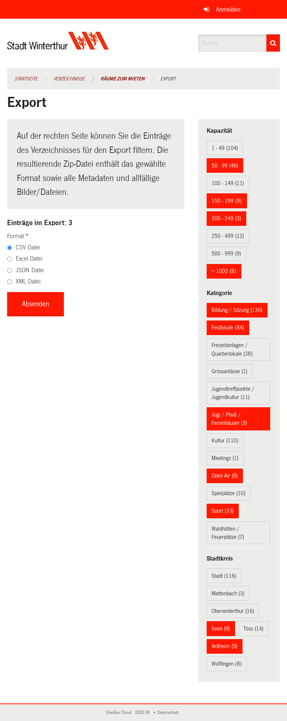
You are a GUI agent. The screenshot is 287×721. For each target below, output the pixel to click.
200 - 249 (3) (226, 218)
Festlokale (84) (228, 328)
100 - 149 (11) (228, 183)
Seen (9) (221, 629)
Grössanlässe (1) (229, 371)
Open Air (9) (225, 476)
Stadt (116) (224, 576)
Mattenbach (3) (228, 593)
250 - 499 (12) (228, 236)
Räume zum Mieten (123, 79)
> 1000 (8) (224, 271)
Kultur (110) (225, 441)
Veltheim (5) (224, 646)
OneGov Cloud (120, 712)
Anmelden (228, 9)
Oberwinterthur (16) (233, 611)
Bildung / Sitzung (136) (237, 310)
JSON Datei (30, 270)
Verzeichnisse (69, 79)
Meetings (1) (225, 458)
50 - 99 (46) (225, 166)
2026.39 (143, 712)
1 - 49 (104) (225, 148)
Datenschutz (169, 712)
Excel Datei (29, 258)
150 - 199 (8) (227, 201)
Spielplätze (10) (229, 493)
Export (168, 79)
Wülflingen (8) (227, 664)
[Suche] (273, 43)
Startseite (26, 79)
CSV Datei (28, 247)
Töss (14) (253, 629)
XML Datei (28, 281)
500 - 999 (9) (226, 254)
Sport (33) (223, 511)
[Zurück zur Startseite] (58, 47)
